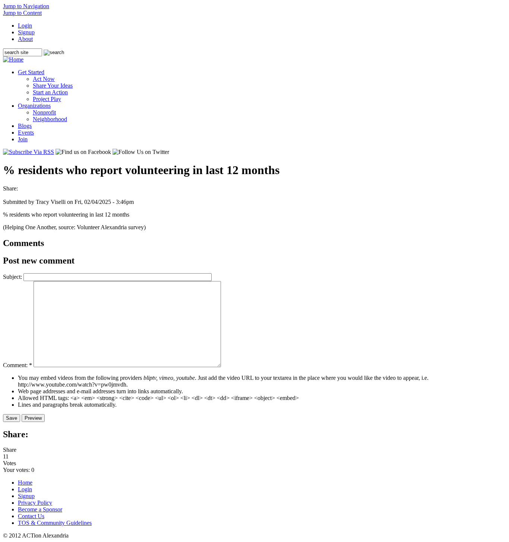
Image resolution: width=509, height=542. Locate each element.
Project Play (47, 99)
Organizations (34, 106)
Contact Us (31, 516)
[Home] (13, 59)
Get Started (31, 72)
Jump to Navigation (26, 6)
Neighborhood (50, 119)
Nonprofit (44, 112)
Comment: (17, 365)
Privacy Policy (35, 503)
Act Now (44, 79)
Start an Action (50, 92)
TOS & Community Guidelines (55, 523)
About (25, 39)
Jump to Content (22, 13)
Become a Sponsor (40, 509)
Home (25, 482)
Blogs (25, 126)
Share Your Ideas (53, 85)
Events (26, 132)
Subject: (13, 277)
